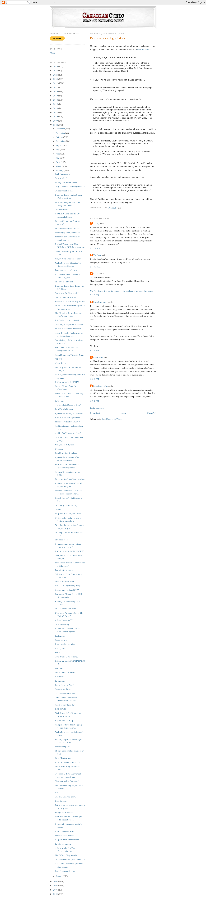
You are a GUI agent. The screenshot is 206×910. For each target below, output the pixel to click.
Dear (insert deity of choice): (67, 228)
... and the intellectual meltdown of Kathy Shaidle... (69, 334)
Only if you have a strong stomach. (70, 186)
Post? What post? (62, 746)
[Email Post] (119, 207)
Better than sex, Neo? (64, 685)
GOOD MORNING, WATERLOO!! (70, 859)
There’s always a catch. (65, 581)
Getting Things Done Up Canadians (65, 388)
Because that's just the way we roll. (70, 301)
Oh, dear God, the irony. (65, 796)
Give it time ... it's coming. (66, 656)
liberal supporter (100, 302)
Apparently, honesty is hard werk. (69, 413)
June (58, 153)
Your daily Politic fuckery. (66, 505)
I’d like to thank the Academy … (69, 328)
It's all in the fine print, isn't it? (68, 762)
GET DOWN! (60, 708)
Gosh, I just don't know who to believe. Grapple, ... (68, 519)
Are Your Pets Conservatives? (68, 404)
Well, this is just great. (64, 444)
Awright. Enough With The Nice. (69, 354)
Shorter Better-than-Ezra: (66, 297)
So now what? (61, 178)
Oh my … (59, 509)
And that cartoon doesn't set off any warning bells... (68, 485)
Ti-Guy (96, 223)
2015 (55, 104)
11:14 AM (95, 248)
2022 (55, 83)
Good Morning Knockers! (66, 453)
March (59, 166)
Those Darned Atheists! (65, 672)
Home (123, 412)
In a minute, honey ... (64, 570)
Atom (52, 52)
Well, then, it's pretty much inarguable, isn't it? (66, 349)
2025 (55, 70)
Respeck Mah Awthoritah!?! (67, 839)
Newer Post (95, 412)
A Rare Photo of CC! (64, 620)
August (59, 145)
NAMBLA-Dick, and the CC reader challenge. (67, 215)
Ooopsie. (59, 448)
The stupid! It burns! (64, 281)
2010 (55, 116)
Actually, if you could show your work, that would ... (69, 741)
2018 (55, 99)
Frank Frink (98, 357)
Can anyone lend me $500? (67, 589)
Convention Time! (63, 689)
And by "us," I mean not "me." (68, 433)
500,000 (58, 359)
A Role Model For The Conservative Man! (65, 850)
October (59, 137)
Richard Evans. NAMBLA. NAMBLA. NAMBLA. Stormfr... (70, 246)
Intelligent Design (63, 843)
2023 (55, 78)
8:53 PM (94, 378)
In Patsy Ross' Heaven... (65, 835)
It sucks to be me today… (66, 644)
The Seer (97, 255)
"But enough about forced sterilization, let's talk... (66, 699)
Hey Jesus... (60, 676)
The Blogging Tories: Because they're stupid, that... (68, 315)
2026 (55, 66)
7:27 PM (94, 295)
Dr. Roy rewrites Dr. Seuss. (66, 182)
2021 (55, 87)
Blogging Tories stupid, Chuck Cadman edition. (68, 196)
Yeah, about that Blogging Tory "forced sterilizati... (69, 264)
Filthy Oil (59, 400)
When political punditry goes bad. (70, 479)
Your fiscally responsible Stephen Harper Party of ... (69, 527)
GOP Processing (62, 624)
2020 (55, 91)
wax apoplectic (144, 49)
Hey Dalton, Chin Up (64, 720)
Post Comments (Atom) (112, 418)
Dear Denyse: (61, 800)
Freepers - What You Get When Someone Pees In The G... (68, 492)
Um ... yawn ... (61, 648)
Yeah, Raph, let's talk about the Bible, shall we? (68, 715)
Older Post (151, 412)
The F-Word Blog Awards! (66, 855)
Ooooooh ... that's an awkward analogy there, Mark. (68, 775)
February (60, 170)
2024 (55, 74)
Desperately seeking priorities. (68, 513)
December (60, 128)
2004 (55, 893)
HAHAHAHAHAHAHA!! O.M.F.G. (70, 551)
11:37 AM (95, 266)
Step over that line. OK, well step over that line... (69, 395)
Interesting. (60, 680)
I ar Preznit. (60, 635)
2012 (55, 112)
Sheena (96, 273)
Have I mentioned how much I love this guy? (68, 276)
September (61, 141)
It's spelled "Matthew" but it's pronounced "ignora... (67, 630)
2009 (55, 120)
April (58, 162)
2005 (55, 889)
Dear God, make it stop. (65, 870)
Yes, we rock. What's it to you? (68, 258)
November (60, 132)
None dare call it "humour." (67, 781)
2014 (55, 108)
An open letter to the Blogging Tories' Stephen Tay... (68, 726)
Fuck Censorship (62, 173)
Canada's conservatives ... (66, 693)
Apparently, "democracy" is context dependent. (67, 459)
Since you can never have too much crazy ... (67, 238)
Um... (57, 792)
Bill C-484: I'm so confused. (67, 320)
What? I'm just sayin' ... (65, 758)
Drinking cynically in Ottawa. (68, 232)
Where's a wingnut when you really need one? (67, 204)
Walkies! (59, 668)
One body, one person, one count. (69, 324)
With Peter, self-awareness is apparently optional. (67, 466)
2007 (55, 881)
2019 (55, 95)
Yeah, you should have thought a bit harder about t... (69, 818)
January (59, 876)
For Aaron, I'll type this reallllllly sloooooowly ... (69, 596)
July (58, 149)
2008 (55, 124)
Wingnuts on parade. (64, 812)
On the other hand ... (64, 190)
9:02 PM (94, 400)
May (58, 157)
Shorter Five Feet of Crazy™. (67, 421)
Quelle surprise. (62, 209)
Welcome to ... (61, 639)
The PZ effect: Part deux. (65, 608)
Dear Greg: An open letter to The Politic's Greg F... (69, 614)
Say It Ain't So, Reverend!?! (67, 293)
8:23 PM (94, 350)
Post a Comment (97, 407)
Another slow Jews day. (65, 704)
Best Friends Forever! (64, 409)
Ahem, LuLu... (61, 363)
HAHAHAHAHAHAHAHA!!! (67, 381)
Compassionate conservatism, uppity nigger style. (68, 545)
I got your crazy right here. (66, 270)
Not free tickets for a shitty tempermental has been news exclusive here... (121, 291)
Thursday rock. (61, 539)
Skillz (57, 652)
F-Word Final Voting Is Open (67, 417)
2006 (55, 885)
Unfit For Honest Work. (65, 831)
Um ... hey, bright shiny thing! (68, 585)
